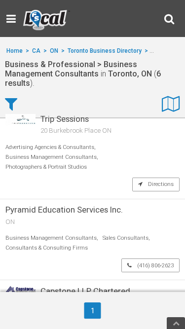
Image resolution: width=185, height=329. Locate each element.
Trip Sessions (64, 119)
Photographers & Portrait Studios (46, 167)
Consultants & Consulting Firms (46, 248)
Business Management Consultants (51, 157)
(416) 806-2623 (155, 265)
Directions (160, 184)
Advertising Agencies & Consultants (49, 147)
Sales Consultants (125, 238)
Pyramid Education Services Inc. (64, 210)
